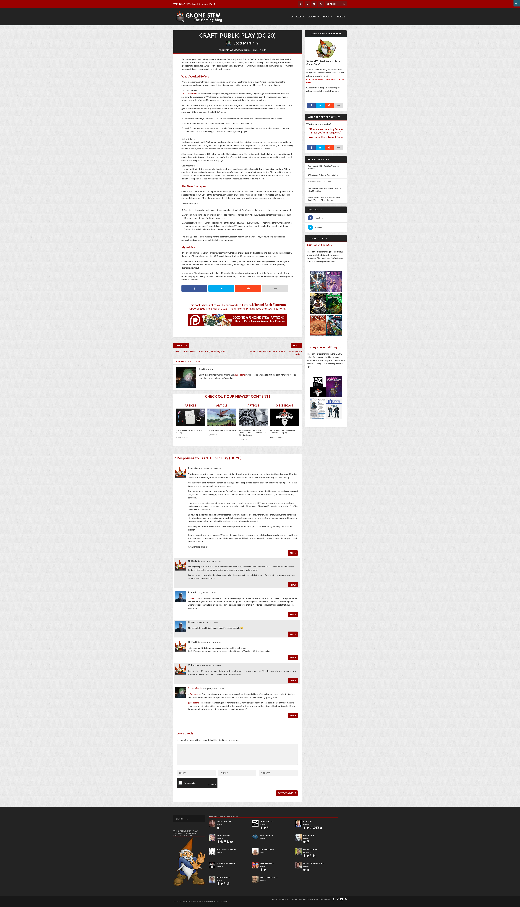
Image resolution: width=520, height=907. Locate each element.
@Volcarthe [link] (193, 702)
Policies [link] (293, 899)
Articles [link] (296, 17)
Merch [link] (341, 17)
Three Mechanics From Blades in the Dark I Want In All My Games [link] (252, 432)
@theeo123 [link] (193, 598)
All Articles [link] (284, 899)
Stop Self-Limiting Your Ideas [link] (199, 4)
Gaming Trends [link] (243, 49)
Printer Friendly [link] (259, 49)
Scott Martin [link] (244, 43)
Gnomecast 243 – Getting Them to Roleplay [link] (282, 431)
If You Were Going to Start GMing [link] (323, 175)
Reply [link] (293, 553)
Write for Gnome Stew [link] (308, 899)
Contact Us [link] (325, 899)
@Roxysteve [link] (194, 694)
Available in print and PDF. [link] (323, 261)
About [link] (312, 17)
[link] (517, 3)
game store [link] (239, 374)
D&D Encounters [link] (189, 93)
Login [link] (326, 17)
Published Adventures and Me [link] (221, 430)
